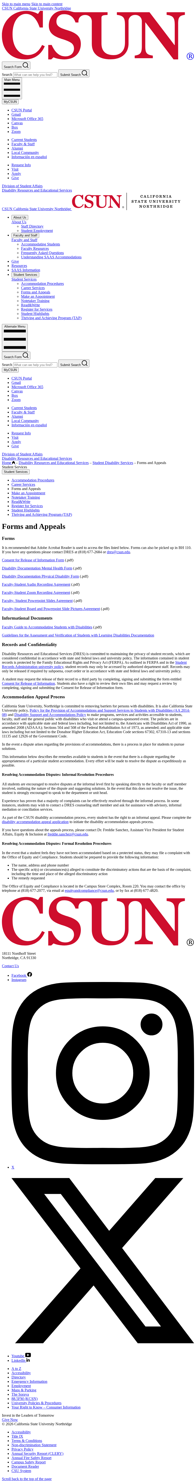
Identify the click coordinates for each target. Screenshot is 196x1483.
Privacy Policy (22, 1449)
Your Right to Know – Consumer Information (46, 1407)
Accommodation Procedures (42, 284)
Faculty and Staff (25, 235)
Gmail (16, 114)
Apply (16, 174)
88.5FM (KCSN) (24, 1399)
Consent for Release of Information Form (33, 560)
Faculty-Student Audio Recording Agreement (36, 584)
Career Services (33, 288)
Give (15, 178)
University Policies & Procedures (36, 1403)
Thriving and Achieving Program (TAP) (51, 318)
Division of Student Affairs (22, 186)
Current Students (24, 140)
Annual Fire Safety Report (31, 1458)
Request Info (21, 165)
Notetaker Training (35, 301)
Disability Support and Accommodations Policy (50, 715)
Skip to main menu (16, 4)
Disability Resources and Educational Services (37, 190)
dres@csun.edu (118, 552)
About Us (19, 217)
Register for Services (36, 309)
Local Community (25, 153)
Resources (19, 266)
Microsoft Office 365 (27, 119)
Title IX (17, 1436)
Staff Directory (32, 226)
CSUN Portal (21, 110)
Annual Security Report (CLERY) (37, 1454)
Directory (18, 1377)
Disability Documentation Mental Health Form (37, 568)
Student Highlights (35, 314)
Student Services (25, 275)
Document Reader (25, 1466)
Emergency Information (29, 1381)
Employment (21, 1386)
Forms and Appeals (35, 292)
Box (14, 127)
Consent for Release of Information (28, 683)
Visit (14, 169)
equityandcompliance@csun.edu (89, 890)
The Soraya (20, 1394)
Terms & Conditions (26, 1441)
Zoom (16, 132)
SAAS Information (25, 270)
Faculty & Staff (23, 144)
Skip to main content (46, 4)
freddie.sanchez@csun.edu (68, 834)
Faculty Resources (35, 248)
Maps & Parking (23, 1390)
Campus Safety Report (28, 1462)
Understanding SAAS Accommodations (51, 257)
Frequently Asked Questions (42, 253)
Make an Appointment (38, 296)
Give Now (10, 1420)
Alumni (17, 148)
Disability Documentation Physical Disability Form (40, 576)
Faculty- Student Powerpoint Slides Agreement (37, 601)
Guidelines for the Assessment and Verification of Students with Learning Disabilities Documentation (78, 635)
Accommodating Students (40, 244)
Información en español (29, 157)
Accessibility (21, 1373)
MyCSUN (10, 102)
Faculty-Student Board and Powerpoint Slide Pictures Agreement (51, 609)
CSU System (21, 1471)
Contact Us (10, 966)
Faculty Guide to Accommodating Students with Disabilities (47, 627)
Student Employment (37, 231)
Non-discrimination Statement (33, 1445)
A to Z (16, 1369)
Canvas (17, 123)
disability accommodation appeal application (35, 822)
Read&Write (30, 305)
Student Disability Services (113, 463)
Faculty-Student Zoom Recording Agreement (36, 592)
